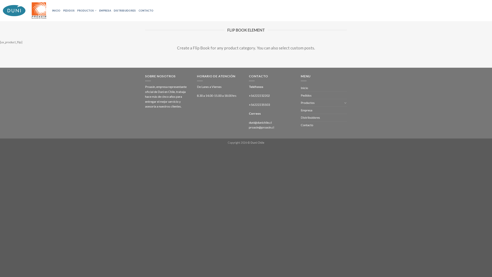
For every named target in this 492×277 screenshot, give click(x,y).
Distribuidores (125, 10)
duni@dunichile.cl (260, 122)
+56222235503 (259, 104)
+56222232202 (259, 95)
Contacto (146, 10)
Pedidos (69, 10)
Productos (85, 10)
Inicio (56, 10)
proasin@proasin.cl (261, 127)
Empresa (105, 10)
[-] (24, 10)
